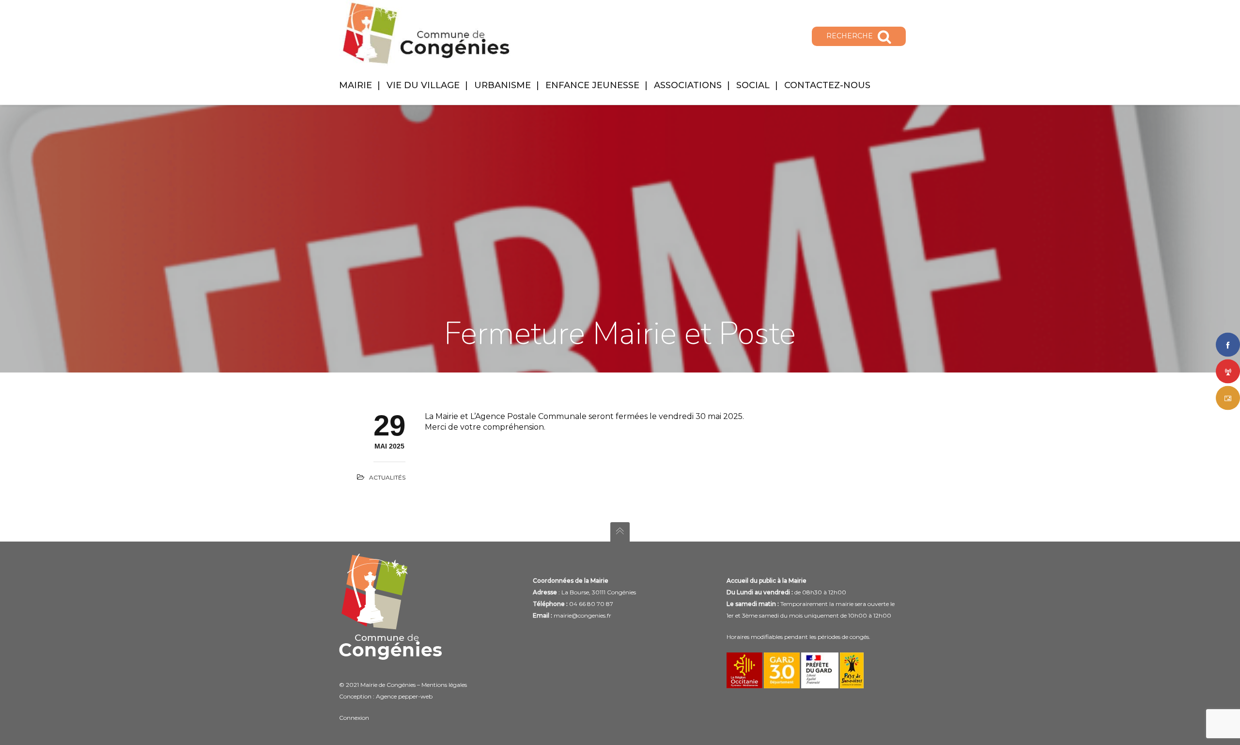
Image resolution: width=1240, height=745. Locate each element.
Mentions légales (444, 684)
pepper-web (415, 696)
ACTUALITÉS (387, 477)
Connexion (354, 717)
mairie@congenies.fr (582, 615)
